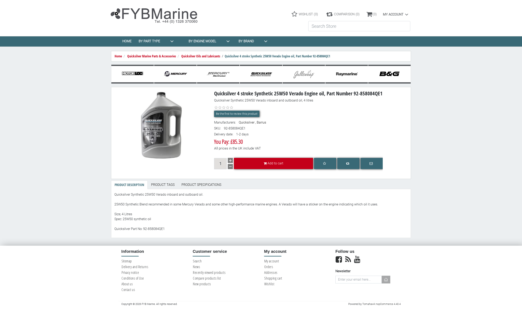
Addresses (271, 272)
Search (197, 261)
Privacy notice (130, 272)
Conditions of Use (133, 278)
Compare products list (207, 278)
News (196, 266)
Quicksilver (246, 122)
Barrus (261, 122)
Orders (268, 266)
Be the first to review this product (237, 113)
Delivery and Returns (135, 266)
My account (393, 14)
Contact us (128, 289)
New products (202, 283)
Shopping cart (273, 278)
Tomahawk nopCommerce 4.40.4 (381, 304)
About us (127, 283)
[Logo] (157, 14)
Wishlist (269, 283)
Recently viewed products (209, 272)
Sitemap (127, 261)
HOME (127, 41)
